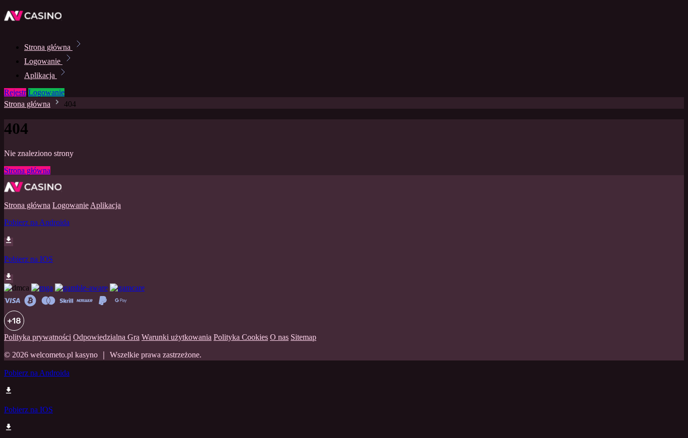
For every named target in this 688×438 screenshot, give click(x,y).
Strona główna (48, 47)
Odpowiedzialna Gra (106, 337)
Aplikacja (40, 75)
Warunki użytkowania (177, 337)
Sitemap (303, 337)
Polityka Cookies (241, 337)
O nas (279, 337)
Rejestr (15, 92)
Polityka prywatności (37, 337)
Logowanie (43, 61)
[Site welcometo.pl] (38, 25)
